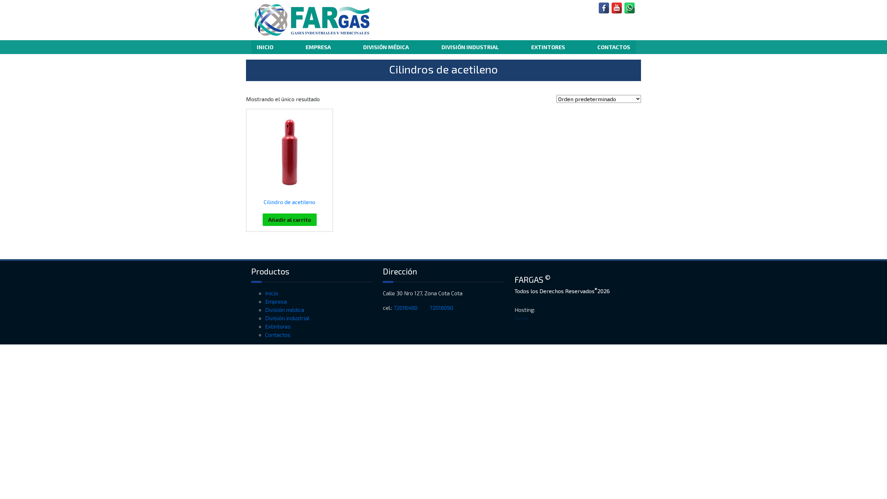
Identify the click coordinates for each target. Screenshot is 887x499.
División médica (386, 47)
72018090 (442, 307)
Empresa (318, 47)
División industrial (470, 47)
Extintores (548, 47)
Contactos (613, 47)
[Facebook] (603, 8)
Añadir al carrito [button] (289, 219)
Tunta (521, 318)
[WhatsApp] (629, 8)
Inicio (265, 47)
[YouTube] (616, 8)
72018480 (406, 307)
